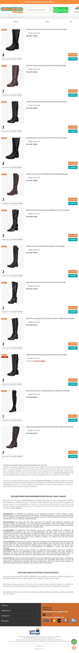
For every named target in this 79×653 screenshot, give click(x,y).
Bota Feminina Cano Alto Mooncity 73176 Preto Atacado (46, 282)
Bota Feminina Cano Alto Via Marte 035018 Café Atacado (46, 65)
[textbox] (38, 10)
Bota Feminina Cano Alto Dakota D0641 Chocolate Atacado (47, 174)
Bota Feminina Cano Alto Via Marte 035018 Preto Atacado (46, 102)
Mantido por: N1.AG (40, 648)
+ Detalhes (73, 54)
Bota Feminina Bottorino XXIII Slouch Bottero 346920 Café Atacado (49, 427)
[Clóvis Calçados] (12, 10)
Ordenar (16, 21)
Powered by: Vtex (40, 646)
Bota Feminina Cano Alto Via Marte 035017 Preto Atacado (46, 29)
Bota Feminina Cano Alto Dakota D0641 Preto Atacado (45, 246)
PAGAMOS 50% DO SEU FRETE (39, 2)
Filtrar (47, 21)
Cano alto (21, 17)
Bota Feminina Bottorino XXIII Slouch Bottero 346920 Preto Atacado (50, 318)
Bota (15, 17)
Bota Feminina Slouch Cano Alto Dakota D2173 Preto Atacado (48, 210)
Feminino (10, 17)
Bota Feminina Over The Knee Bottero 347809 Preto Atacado (48, 391)
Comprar (73, 59)
